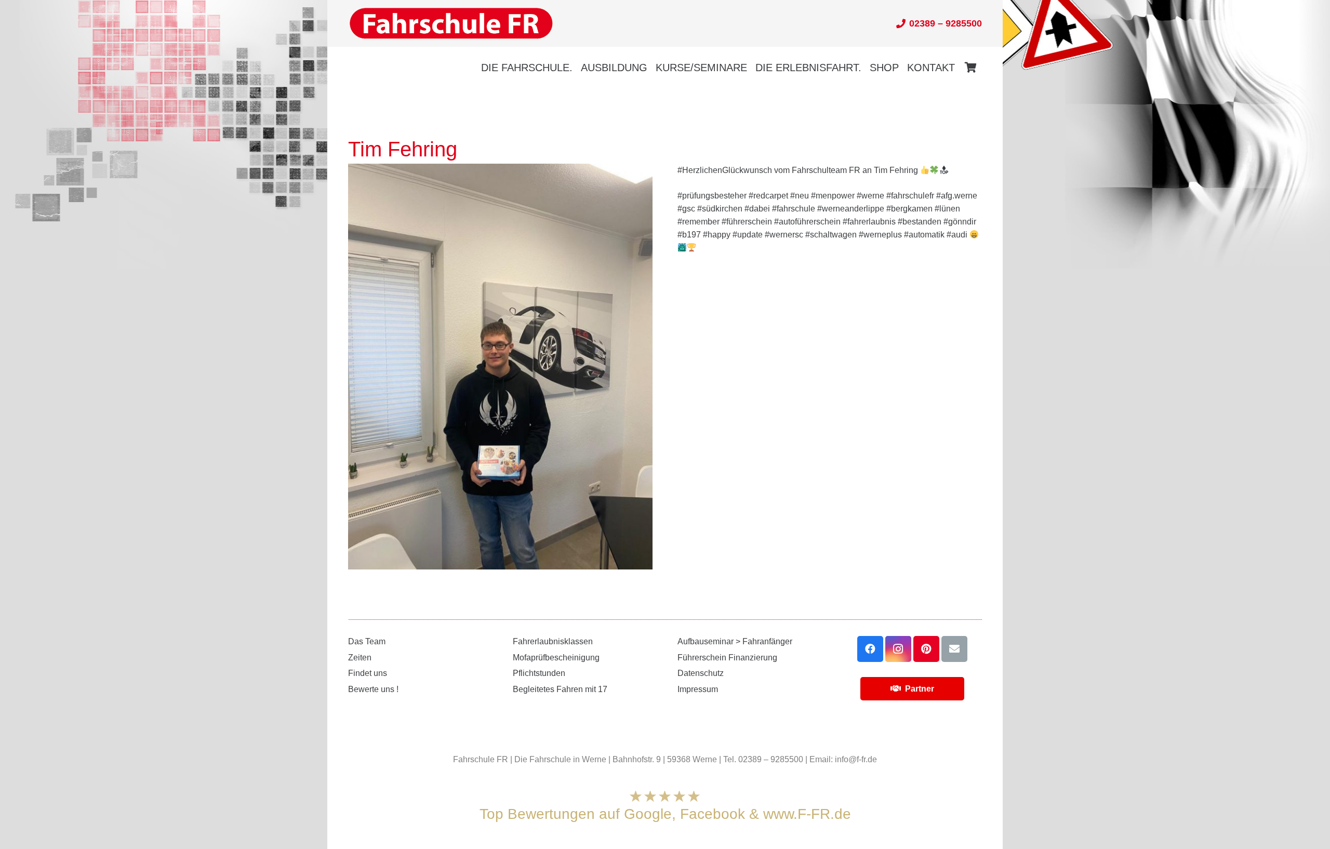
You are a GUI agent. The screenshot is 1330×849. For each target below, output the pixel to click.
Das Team (366, 641)
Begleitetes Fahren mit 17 (560, 689)
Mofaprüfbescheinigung (556, 657)
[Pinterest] (926, 649)
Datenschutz (700, 673)
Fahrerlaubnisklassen (553, 641)
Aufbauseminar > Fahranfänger (734, 641)
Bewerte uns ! (373, 689)
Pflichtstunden (539, 673)
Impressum (697, 689)
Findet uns (367, 673)
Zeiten (359, 657)
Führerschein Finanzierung (727, 657)
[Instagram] (898, 649)
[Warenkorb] (970, 67)
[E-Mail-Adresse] (954, 649)
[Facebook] (870, 649)
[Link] (451, 24)
